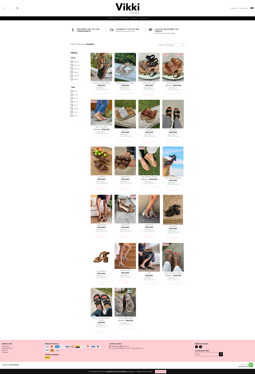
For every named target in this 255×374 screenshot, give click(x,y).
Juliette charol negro (173, 178)
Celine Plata (149, 224)
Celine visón (125, 225)
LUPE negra (173, 130)
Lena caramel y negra (149, 177)
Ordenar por (161, 45)
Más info (134, 18)
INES (149, 273)
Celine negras (101, 225)
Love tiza (125, 130)
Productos (112, 18)
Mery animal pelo (149, 83)
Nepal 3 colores (101, 127)
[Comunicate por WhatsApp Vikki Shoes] (251, 364)
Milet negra (173, 226)
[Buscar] (17, 8)
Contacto (144, 18)
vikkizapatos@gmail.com (120, 346)
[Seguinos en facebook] (200, 346)
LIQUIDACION (123, 18)
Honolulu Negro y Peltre (173, 273)
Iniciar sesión (244, 8)
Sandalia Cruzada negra (101, 83)
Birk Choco (125, 177)
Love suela (149, 130)
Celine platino (125, 270)
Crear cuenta (235, 8)
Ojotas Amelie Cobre (125, 318)
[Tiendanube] (10, 365)
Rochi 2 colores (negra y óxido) (101, 319)
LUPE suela (101, 177)
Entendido (160, 371)
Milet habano (101, 271)
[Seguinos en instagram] (196, 346)
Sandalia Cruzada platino (125, 83)
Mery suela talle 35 (173, 83)
